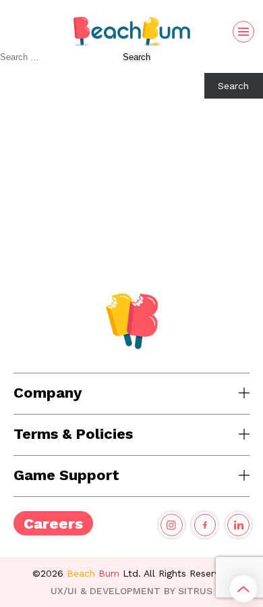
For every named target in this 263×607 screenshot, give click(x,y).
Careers (53, 523)
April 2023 (23, 239)
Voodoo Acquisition (44, 129)
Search (15, 67)
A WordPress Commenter (57, 179)
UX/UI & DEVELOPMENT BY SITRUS (131, 590)
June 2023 (23, 228)
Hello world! (28, 140)
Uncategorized (32, 276)
